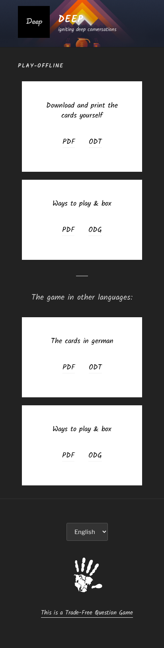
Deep (71, 19)
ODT (95, 142)
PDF (68, 142)
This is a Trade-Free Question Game (87, 613)
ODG (95, 230)
